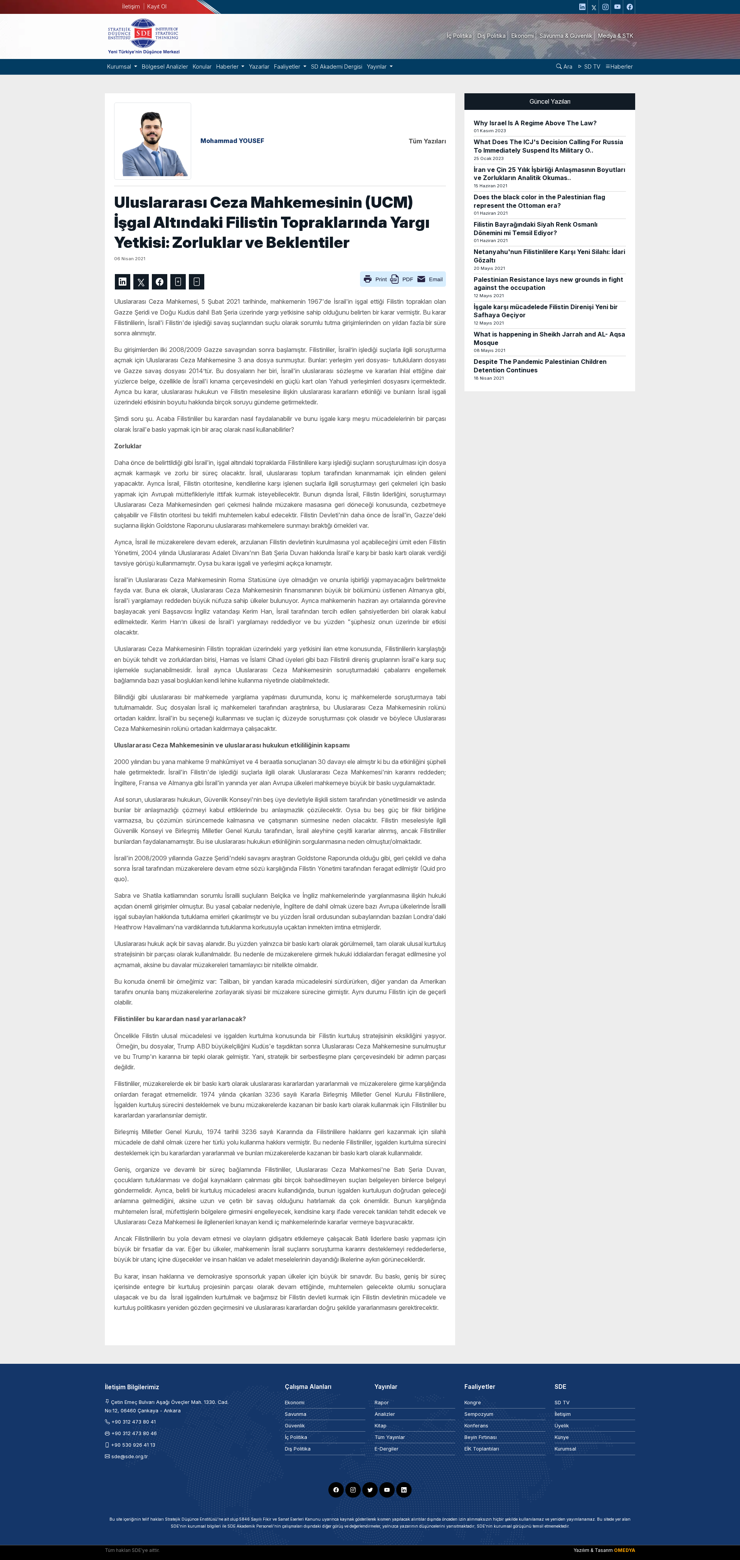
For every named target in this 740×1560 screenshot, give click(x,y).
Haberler (621, 66)
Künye (562, 1437)
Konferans (476, 1426)
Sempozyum (478, 1414)
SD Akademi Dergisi (336, 66)
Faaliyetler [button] (288, 66)
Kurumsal (565, 1449)
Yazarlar (259, 66)
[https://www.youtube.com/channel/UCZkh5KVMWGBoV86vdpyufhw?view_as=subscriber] (617, 7)
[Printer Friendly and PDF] (403, 279)
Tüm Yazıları (427, 141)
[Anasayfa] (143, 35)
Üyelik (562, 1426)
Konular (202, 66)
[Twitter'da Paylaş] (141, 281)
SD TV (591, 66)
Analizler (385, 1414)
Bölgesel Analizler (165, 66)
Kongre (472, 1402)
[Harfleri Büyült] (178, 281)
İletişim (131, 6)
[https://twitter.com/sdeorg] (594, 7)
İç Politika (296, 1437)
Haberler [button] (228, 66)
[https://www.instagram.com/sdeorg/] (605, 7)
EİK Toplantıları (481, 1449)
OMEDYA (624, 1550)
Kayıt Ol (156, 6)
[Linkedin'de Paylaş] (122, 281)
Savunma (295, 1414)
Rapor (382, 1402)
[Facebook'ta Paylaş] (159, 281)
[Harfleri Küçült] (196, 281)
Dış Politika (298, 1449)
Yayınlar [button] (377, 66)
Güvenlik (295, 1426)
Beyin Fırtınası (480, 1437)
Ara (567, 66)
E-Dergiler (387, 1449)
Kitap (381, 1426)
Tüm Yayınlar (390, 1437)
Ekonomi (294, 1402)
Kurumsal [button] (120, 66)
